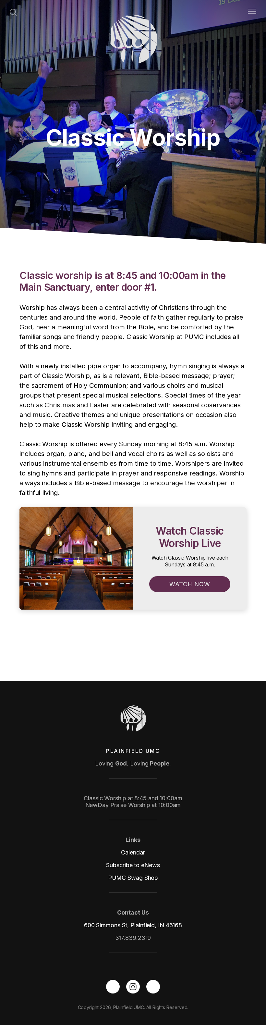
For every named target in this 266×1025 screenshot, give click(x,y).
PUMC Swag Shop (133, 877)
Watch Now (189, 584)
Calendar (133, 852)
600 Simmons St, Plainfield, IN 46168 (133, 925)
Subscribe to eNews (133, 865)
